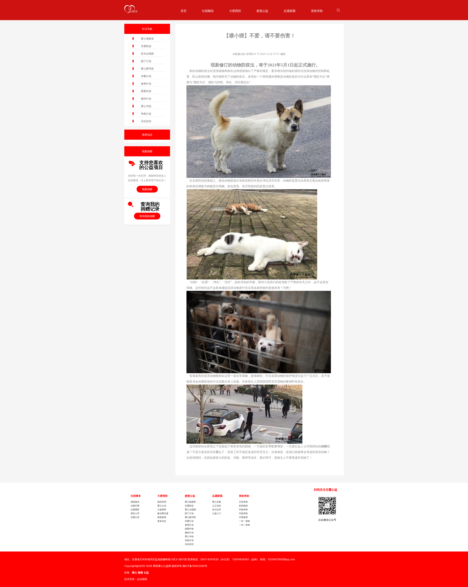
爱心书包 (146, 106)
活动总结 (146, 121)
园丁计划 (146, 61)
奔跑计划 (146, 113)
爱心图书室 (147, 68)
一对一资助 (244, 521)
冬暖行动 (146, 76)
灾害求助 (243, 501)
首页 (183, 11)
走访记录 (216, 509)
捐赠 (324, 446)
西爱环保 (146, 91)
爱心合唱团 (190, 509)
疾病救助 (243, 505)
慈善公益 (262, 11)
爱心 (219, 452)
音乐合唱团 (147, 53)
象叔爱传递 (162, 513)
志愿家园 (289, 11)
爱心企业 (161, 505)
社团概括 (208, 11)
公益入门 (216, 513)
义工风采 (216, 505)
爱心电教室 (147, 38)
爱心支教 (216, 501)
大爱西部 (235, 11)
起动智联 (142, 579)
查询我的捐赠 (147, 216)
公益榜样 (161, 509)
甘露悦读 (146, 46)
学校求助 (243, 509)
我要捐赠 (147, 189)
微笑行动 (146, 98)
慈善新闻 (161, 517)
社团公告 (135, 517)
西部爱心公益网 (162, 565)
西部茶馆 (161, 501)
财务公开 (135, 513)
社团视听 (135, 509)
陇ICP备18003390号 (195, 565)
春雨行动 (146, 83)
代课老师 (243, 517)
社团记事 (135, 505)
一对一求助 (244, 524)
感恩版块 (135, 501)
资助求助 (317, 11)
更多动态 (161, 521)
